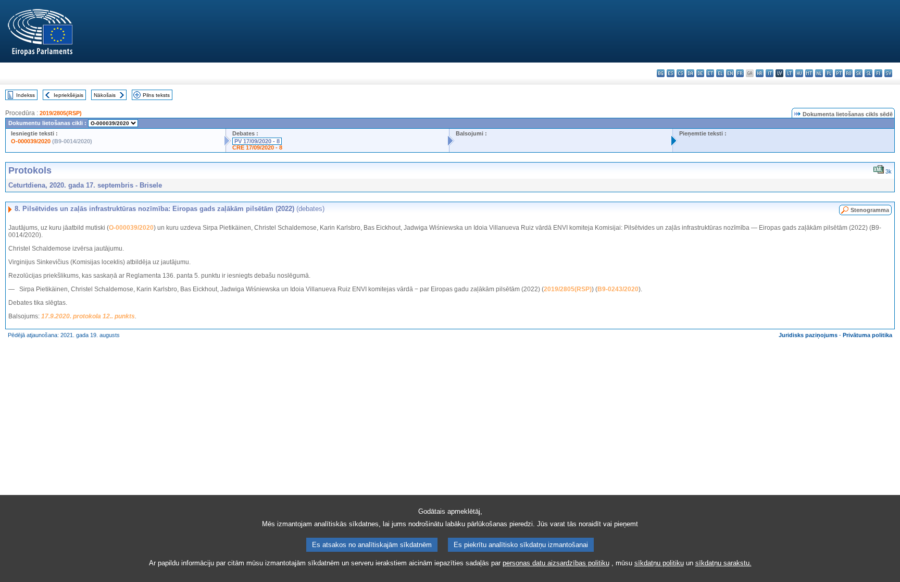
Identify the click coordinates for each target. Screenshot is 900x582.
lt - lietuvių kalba (789, 73)
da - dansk (690, 73)
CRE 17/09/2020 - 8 (257, 147)
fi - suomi (878, 73)
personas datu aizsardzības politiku (556, 563)
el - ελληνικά (720, 73)
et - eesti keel (710, 73)
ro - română (849, 73)
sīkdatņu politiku (659, 563)
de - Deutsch (700, 73)
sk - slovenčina (859, 73)
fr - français (740, 73)
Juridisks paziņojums (808, 335)
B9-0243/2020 (618, 289)
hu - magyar (799, 73)
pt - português (839, 73)
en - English (730, 73)
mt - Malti (809, 73)
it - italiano (769, 73)
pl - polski (829, 73)
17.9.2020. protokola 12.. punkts (88, 316)
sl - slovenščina (868, 73)
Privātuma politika (867, 335)
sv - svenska (888, 73)
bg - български (661, 73)
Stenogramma (870, 210)
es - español (670, 73)
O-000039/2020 (31, 141)
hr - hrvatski (760, 73)
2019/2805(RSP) (61, 113)
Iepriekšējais (68, 95)
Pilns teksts (156, 95)
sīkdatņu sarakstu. (723, 563)
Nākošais (105, 95)
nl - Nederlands (819, 73)
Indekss (25, 95)
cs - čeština (680, 73)
